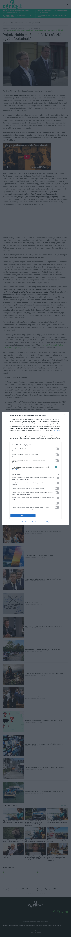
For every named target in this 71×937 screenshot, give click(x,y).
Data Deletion (25, 522)
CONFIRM (23, 515)
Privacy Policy (45, 522)
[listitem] (35, 445)
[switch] (57, 449)
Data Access (35, 522)
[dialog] (35, 468)
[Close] (65, 415)
